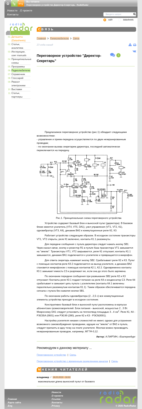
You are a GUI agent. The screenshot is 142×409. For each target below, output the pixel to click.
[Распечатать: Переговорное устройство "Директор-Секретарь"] (134, 44)
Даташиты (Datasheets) (18, 38)
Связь (76, 38)
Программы (18, 66)
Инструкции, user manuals (18, 53)
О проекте (26, 10)
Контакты (13, 14)
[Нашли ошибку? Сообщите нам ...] (130, 44)
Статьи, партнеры (17, 95)
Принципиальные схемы (20, 61)
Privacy (56, 405)
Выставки (16, 89)
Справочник (18, 74)
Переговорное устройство (51, 354)
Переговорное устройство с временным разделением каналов (72, 361)
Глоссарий (17, 78)
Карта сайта (14, 402)
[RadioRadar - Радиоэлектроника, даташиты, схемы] (18, 27)
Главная (41, 38)
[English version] (21, 3)
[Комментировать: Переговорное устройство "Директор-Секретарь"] (112, 55)
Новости (12, 10)
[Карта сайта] (14, 3)
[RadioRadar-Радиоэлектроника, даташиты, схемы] (8, 3)
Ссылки (56, 399)
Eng (10, 405)
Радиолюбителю (20, 70)
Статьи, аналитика (17, 46)
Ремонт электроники (18, 83)
